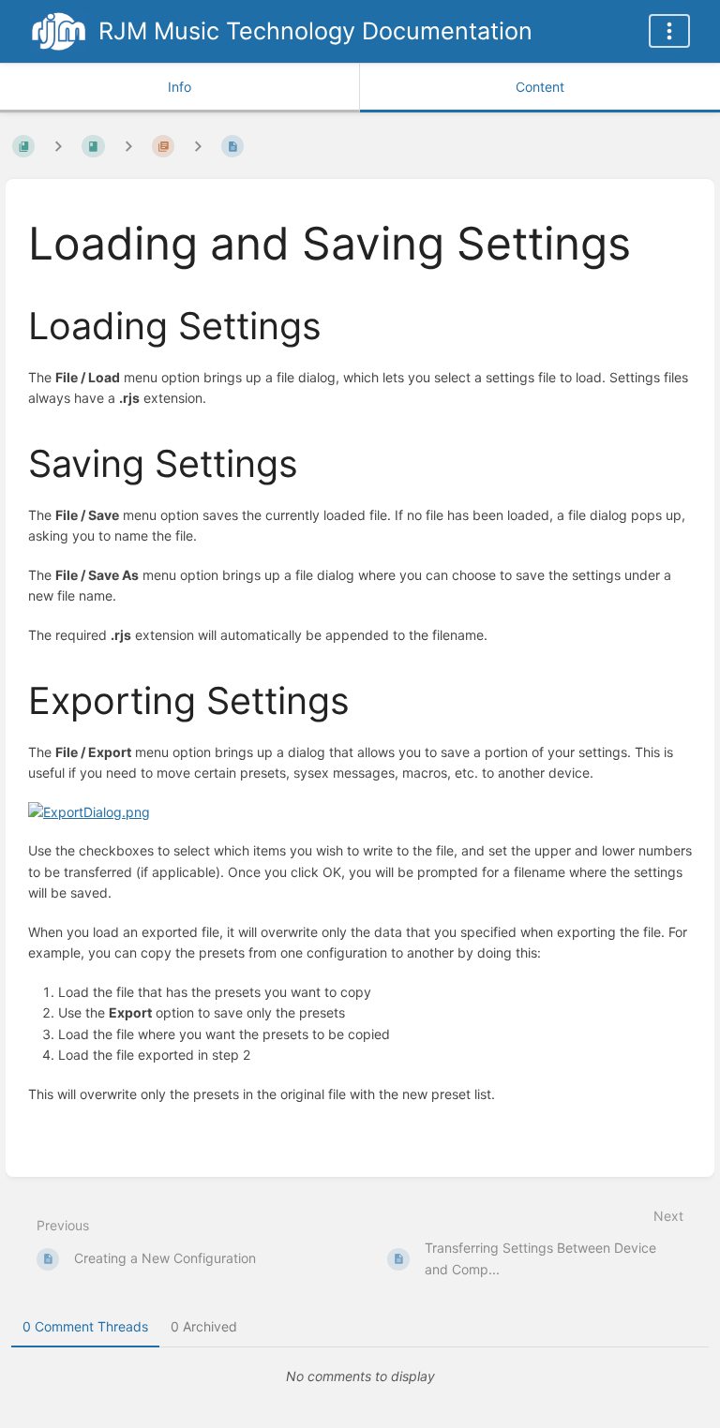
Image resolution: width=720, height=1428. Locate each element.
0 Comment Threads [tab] (85, 1326)
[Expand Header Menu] (669, 31)
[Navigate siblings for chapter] (128, 145)
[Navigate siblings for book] (58, 145)
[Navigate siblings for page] (198, 145)
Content (540, 87)
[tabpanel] (360, 1376)
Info (179, 87)
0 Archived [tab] (204, 1326)
